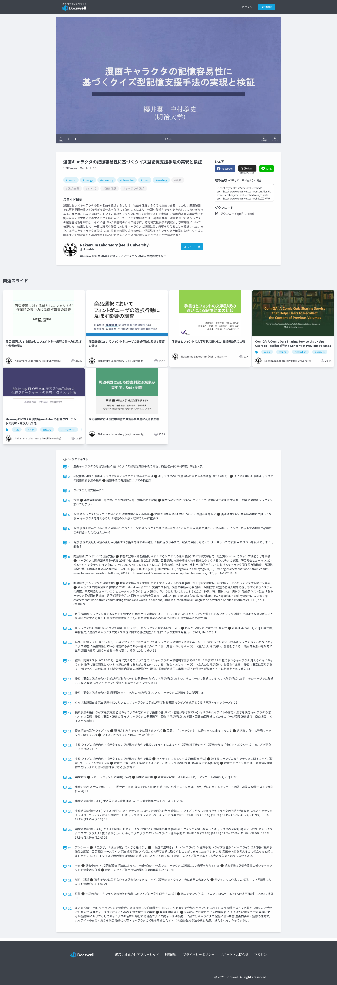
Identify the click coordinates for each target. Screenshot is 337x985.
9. (69, 583)
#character (127, 180)
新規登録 (267, 7)
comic (267, 351)
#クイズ (91, 188)
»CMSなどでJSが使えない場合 (244, 180)
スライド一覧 (192, 247)
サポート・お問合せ (234, 954)
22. (70, 787)
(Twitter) (249, 168)
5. (69, 515)
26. (70, 848)
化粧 (17, 429)
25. (70, 830)
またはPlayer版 (247, 173)
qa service (320, 351)
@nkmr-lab (87, 249)
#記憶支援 (72, 188)
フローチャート (67, 429)
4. (69, 500)
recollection (300, 351)
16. (70, 703)
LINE (269, 168)
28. (70, 880)
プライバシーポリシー (198, 954)
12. (70, 642)
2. (69, 477)
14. (70, 679)
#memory (106, 180)
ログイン (247, 7)
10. (70, 614)
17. (70, 713)
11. (70, 628)
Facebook (227, 168)
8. (69, 557)
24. (70, 811)
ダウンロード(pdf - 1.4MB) (237, 213)
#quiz (144, 180)
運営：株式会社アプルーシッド (137, 954)
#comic (71, 180)
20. (70, 759)
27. (70, 866)
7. (69, 543)
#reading (161, 180)
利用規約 (171, 954)
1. (69, 467)
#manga (88, 180)
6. (69, 529)
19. (70, 745)
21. (70, 777)
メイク (31, 429)
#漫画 (177, 180)
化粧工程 (47, 429)
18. (70, 731)
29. (70, 894)
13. (70, 661)
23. (70, 801)
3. (69, 491)
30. (70, 908)
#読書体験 (109, 188)
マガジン (260, 954)
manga (282, 351)
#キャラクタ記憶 (133, 188)
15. (70, 693)
